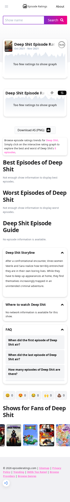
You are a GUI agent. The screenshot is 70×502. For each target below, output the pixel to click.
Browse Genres (27, 476)
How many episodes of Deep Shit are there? (34, 372)
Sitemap (44, 468)
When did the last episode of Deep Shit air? (32, 357)
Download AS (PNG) (31, 130)
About (60, 6)
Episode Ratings (37, 6)
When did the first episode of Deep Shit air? (32, 342)
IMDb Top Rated (37, 472)
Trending (18, 472)
